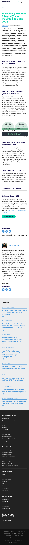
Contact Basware (7, 496)
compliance (20, 235)
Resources (4, 481)
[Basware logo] (8, 517)
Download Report (8, 216)
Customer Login (6, 499)
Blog (3, 7)
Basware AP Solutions (9, 415)
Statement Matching (6, 432)
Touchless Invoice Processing (9, 420)
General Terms (8, 535)
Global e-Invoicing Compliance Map (10, 465)
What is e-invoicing (6, 450)
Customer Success (6, 479)
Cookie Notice (7, 533)
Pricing (3, 476)
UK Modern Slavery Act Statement (14, 539)
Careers (4, 485)
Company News (6, 488)
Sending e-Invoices (6, 454)
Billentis (5, 26)
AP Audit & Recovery (6, 429)
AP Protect (4, 427)
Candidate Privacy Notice (9, 537)
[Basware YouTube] (9, 521)
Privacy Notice (21, 533)
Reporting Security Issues (14, 542)
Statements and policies (20, 537)
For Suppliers (5, 503)
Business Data (16, 535)
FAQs (3, 474)
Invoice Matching (6, 434)
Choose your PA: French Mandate (9, 459)
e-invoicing (8, 235)
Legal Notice (14, 533)
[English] (18, 2)
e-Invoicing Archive (6, 461)
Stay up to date (5, 490)
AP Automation (5, 418)
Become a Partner (6, 508)
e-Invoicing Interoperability (8, 463)
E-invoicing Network (8, 447)
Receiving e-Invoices (7, 452)
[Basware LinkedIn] (6, 520)
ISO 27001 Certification (19, 540)
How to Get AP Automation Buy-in (9, 438)
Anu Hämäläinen (14, 245)
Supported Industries (7, 436)
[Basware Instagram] (3, 521)
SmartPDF (4, 425)
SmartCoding (5, 423)
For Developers (5, 506)
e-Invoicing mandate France (8, 456)
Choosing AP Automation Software (10, 441)
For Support (5, 501)
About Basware (7, 471)
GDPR (22, 535)
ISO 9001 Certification (8, 540)
